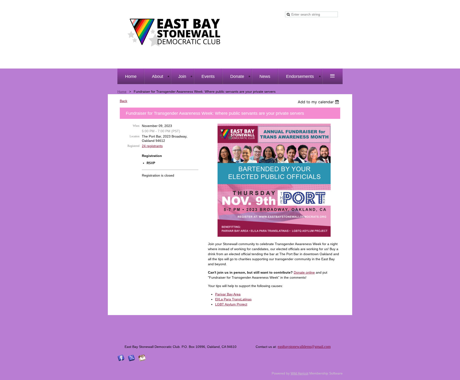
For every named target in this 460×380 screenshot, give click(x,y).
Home (121, 91)
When (136, 125)
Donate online (304, 272)
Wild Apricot (299, 373)
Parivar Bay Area (228, 294)
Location (134, 136)
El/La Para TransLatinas (233, 299)
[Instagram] (142, 358)
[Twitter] (131, 358)
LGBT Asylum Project (231, 304)
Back (123, 101)
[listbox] (319, 102)
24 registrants (152, 146)
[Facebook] (121, 358)
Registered (133, 146)
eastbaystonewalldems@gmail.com (304, 347)
